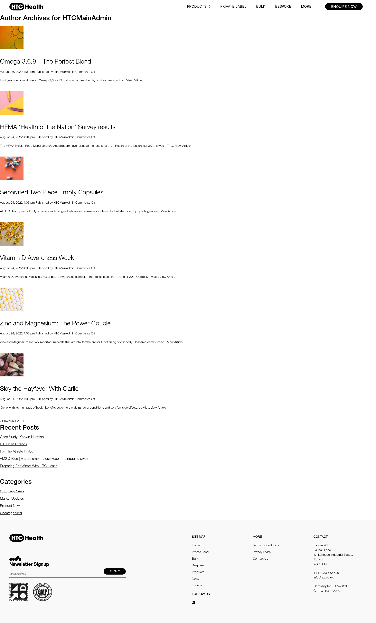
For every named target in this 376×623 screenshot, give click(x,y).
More (306, 6)
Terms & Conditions (266, 545)
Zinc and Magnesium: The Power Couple (55, 323)
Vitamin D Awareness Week (37, 257)
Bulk (260, 6)
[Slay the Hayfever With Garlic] (12, 364)
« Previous (7, 421)
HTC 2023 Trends (13, 444)
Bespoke (283, 6)
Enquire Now (344, 7)
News (196, 578)
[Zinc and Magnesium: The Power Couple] (12, 299)
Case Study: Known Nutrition (22, 436)
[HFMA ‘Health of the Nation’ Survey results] (12, 102)
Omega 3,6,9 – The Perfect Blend (45, 61)
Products (196, 6)
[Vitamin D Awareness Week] (12, 233)
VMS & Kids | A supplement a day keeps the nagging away (44, 458)
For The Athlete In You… (18, 451)
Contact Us (260, 558)
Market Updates (12, 498)
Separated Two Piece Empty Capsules (51, 192)
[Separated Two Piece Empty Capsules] (12, 168)
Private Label (233, 6)
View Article (134, 80)
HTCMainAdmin (64, 71)
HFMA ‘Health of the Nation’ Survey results (57, 126)
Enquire (197, 585)
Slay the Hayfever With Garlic (39, 388)
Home (196, 545)
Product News (11, 505)
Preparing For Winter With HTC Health (28, 466)
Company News (12, 491)
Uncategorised (11, 513)
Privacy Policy (262, 552)
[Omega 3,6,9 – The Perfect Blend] (12, 37)
